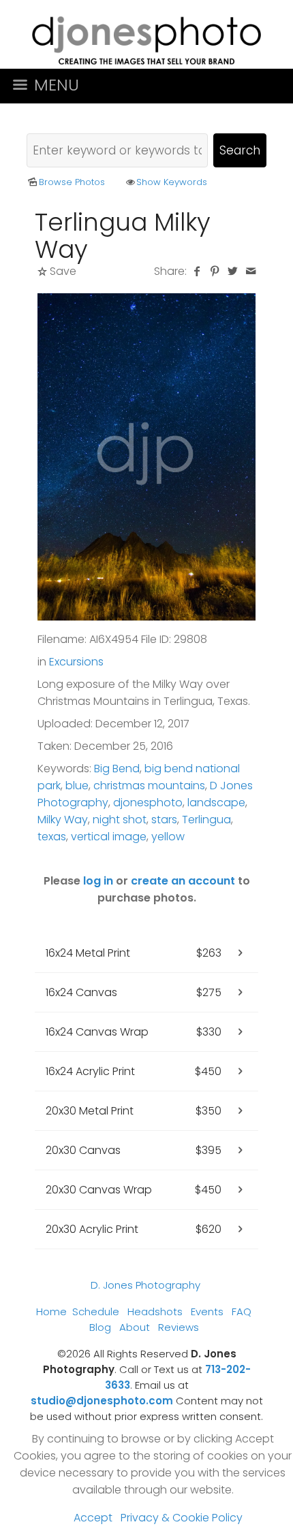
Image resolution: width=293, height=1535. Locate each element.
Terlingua (206, 819)
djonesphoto (148, 802)
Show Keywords (171, 182)
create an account (183, 881)
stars (164, 819)
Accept (93, 1517)
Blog (100, 1327)
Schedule (95, 1311)
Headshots (155, 1311)
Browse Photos (72, 182)
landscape (216, 802)
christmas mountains (149, 785)
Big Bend (117, 768)
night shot (119, 819)
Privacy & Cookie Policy (182, 1517)
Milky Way (62, 819)
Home (51, 1311)
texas (51, 836)
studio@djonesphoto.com (102, 1400)
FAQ (241, 1311)
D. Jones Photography (145, 1285)
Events (207, 1311)
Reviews (178, 1327)
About (134, 1327)
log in (98, 881)
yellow (168, 836)
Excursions (76, 662)
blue (77, 785)
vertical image (108, 836)
